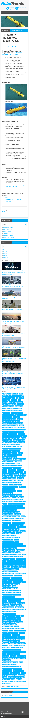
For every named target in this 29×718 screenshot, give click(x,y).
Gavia (6, 197)
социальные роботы (8, 639)
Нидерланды (6, 531)
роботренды (13, 605)
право (8, 567)
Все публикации (7, 250)
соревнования (14, 633)
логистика (14, 508)
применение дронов (8, 573)
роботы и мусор (19, 607)
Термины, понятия (8, 233)
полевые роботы (11, 561)
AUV (17, 393)
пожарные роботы (20, 558)
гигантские (5, 442)
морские (14, 520)
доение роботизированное (9, 457)
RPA (16, 400)
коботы (12, 489)
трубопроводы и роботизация (10, 662)
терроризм (23, 652)
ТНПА (18, 656)
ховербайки (6, 673)
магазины (14, 510)
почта (4, 567)
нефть (17, 529)
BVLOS (20, 393)
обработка (5, 535)
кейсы (16, 487)
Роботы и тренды (22, 7)
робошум (17, 616)
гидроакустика (13, 442)
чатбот (4, 675)
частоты (23, 673)
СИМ (15, 628)
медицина (17, 512)
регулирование (16, 594)
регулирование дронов (8, 597)
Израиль (21, 472)
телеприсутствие (7, 649)
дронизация (17, 463)
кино (4, 489)
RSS (9, 686)
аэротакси (19, 419)
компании (19, 495)
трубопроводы (6, 660)
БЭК (14, 429)
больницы (16, 427)
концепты (19, 499)
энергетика (19, 679)
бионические (6, 427)
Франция (5, 671)
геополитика (9, 440)
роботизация (12, 603)
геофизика (15, 440)
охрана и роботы (20, 550)
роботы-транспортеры (8, 616)
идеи (9, 472)
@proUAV (11, 9)
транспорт (5, 658)
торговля (23, 656)
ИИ (25, 472)
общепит (16, 539)
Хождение (12, 673)
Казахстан (5, 484)
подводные (8, 556)
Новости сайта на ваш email (8, 715)
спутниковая (6, 643)
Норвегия (22, 531)
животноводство (17, 467)
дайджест (20, 453)
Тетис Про (8, 201)
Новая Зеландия (15, 531)
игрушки (5, 472)
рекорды (22, 599)
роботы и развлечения (19, 609)
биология (5, 425)
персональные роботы (8, 554)
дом (14, 459)
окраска (21, 544)
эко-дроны (21, 677)
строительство (12, 645)
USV (19, 400)
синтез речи (20, 628)
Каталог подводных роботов (12, 53)
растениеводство (7, 594)
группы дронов (15, 451)
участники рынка (7, 666)
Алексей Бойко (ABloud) (10, 47)
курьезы (5, 503)
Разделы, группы (7, 231)
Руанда (16, 618)
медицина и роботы (8, 514)
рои (22, 616)
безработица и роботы (8, 423)
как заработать (13, 484)
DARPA (4, 396)
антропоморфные (21, 415)
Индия (4, 476)
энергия (5, 681)
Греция (18, 448)
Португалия (18, 563)
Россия (8, 618)
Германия (22, 440)
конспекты (5, 499)
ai (6, 393)
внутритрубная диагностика (10, 434)
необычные (6, 529)
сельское (14, 624)
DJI (23, 396)
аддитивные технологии (16, 410)
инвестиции (23, 474)
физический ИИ (16, 666)
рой (4, 618)
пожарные (12, 558)
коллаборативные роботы (9, 491)
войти (3, 211)
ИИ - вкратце (6, 474)
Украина (5, 664)
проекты (11, 575)
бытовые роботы (7, 429)
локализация (21, 508)
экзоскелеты (14, 677)
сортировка (22, 633)
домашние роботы (21, 459)
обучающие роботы (8, 539)
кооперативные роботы (9, 501)
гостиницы (5, 448)
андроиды (20, 412)
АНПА (14, 415)
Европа (16, 465)
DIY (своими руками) (16, 396)
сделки (8, 624)
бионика (21, 425)
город (18, 444)
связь (4, 624)
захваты (14, 470)
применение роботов (19, 573)
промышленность (7, 582)
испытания (20, 480)
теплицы (5, 652)
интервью (23, 476)
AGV (4, 393)
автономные (6, 408)
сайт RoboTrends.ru (15, 620)
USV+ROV (5, 402)
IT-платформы (11, 398)
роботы (19, 605)
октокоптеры (6, 546)
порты (24, 563)
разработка (6, 592)
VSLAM (11, 402)
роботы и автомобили (8, 607)
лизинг (4, 508)
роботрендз (6, 605)
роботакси (5, 603)
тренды (23, 658)
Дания (4, 455)
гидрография (21, 442)
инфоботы (13, 478)
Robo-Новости (7, 251)
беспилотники (19, 423)
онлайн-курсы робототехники (17, 546)
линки (8, 508)
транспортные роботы (14, 658)
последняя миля (7, 565)
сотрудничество (7, 635)
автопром (12, 408)
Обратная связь (8, 695)
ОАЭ (14, 533)
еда (21, 465)
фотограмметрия (17, 668)
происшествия (19, 580)
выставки (23, 438)
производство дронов (16, 578)
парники (5, 552)
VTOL (15, 402)
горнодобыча (12, 444)
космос (17, 501)
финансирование (7, 668)
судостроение (6, 647)
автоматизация (12, 404)
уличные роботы (12, 664)
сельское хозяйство (8, 626)
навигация (14, 522)
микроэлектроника (15, 516)
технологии (10, 654)
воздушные (6, 438)
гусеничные (14, 453)
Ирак (18, 478)
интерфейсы (6, 478)
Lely (17, 398)
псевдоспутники (7, 586)
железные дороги (7, 467)
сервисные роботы (7, 628)
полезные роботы (21, 561)
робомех (10, 601)
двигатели (9, 455)
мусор (19, 520)
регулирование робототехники (10, 599)
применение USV (14, 569)
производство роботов (8, 580)
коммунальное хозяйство (9, 495)
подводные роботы (17, 556)
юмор (4, 683)
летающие (19, 506)
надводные (21, 522)
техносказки (6, 656)
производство (6, 578)
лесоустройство (12, 506)
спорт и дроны (6, 641)
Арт (4, 417)
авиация (5, 404)
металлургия (6, 516)
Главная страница (8, 227)
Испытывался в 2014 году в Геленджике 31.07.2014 (15, 185)
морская (9, 520)
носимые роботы (7, 533)
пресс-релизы (22, 567)
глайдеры (5, 444)
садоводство (6, 620)
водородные (21, 434)
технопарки (17, 654)
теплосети (11, 652)
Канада (20, 484)
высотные (17, 438)
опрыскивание (6, 548)
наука (9, 527)
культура (23, 501)
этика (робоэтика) (12, 681)
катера (4, 487)
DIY (8, 396)
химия (10, 671)
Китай (7, 489)
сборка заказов (14, 622)
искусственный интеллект (9, 480)
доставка (5, 461)
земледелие (20, 470)
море (4, 520)
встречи (12, 438)
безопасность (16, 421)
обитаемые (19, 533)
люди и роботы (7, 510)
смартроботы (6, 633)
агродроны (5, 410)
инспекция (17, 476)
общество (16, 542)
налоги (4, 527)
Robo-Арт (5, 257)
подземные (6, 558)
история (13, 482)
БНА (12, 427)
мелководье (17, 514)
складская (5, 630)
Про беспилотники (22, 9)
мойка (22, 518)
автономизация (19, 406)
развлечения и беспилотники (10, 588)
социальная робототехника (10, 637)
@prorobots (12, 7)
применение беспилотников (10, 571)
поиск (4, 561)
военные (5, 436)
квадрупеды (11, 487)
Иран (22, 478)
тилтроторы (13, 656)
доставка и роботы (7, 463)
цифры (18, 673)
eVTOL (4, 398)
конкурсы (21, 497)
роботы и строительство (9, 611)
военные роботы (22, 436)
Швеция (5, 677)
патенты (18, 552)
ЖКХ (9, 470)
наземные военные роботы (16, 525)
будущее (22, 427)
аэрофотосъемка (7, 421)
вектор (23, 429)
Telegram (16, 686)
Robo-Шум (6, 255)
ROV (12, 400)
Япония (9, 683)
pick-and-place (6, 400)
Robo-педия (5, 30)
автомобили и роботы (8, 406)
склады (11, 630)
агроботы (18, 408)
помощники (11, 563)
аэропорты (13, 419)
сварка (21, 622)
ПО (3, 556)
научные (14, 527)
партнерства (11, 552)
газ (3, 440)
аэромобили (6, 419)
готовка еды (12, 448)
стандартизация (14, 643)
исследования (6, 482)
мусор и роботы (7, 522)
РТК (12, 618)
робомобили (17, 601)
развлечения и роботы (8, 590)
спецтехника (17, 639)
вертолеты (5, 432)
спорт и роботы (15, 641)
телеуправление (17, 649)
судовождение (21, 645)
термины (17, 652)
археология (9, 417)
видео (10, 432)
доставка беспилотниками (15, 461)
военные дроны (12, 436)
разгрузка (18, 590)
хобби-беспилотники (18, 671)
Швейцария (21, 675)
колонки (19, 491)
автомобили (20, 404)
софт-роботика (16, 635)
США (12, 647)
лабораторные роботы (19, 503)
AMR (9, 393)
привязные (5, 569)
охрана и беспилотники (9, 550)
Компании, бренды (8, 235)
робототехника (21, 603)
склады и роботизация (19, 630)
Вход (26, 712)
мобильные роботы (8, 518)
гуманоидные (6, 453)
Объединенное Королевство (10, 544)
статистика (22, 643)
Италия (18, 482)
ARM (13, 393)
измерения (14, 472)
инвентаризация (15, 474)
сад (20, 618)
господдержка (18, 446)
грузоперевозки (7, 451)
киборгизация (22, 487)
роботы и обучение (8, 609)
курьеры (10, 503)
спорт (23, 639)
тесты (4, 654)
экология (5, 679)
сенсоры (16, 626)
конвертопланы (14, 497)
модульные (17, 518)
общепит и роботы (7, 542)
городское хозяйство (8, 446)
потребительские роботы (19, 565)
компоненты (6, 497)
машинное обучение (8, 512)
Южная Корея (21, 681)
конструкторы (12, 499)
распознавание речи (15, 592)
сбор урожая (6, 622)
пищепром (18, 554)
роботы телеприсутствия (9, 613)
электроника (12, 679)
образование (12, 535)
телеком (21, 647)
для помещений (18, 455)
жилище (5, 470)
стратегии (5, 645)
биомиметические (13, 425)
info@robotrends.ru (7, 713)
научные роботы (21, 527)
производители (18, 575)
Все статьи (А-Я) (7, 229)
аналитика (13, 412)
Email (12, 686)
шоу (9, 677)
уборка (21, 662)
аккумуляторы (6, 412)
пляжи (23, 554)
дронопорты (6, 465)
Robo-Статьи (6, 253)
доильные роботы (7, 459)
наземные (5, 525)
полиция (5, 563)
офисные (13, 548)
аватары (20, 402)
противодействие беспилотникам (11, 584)
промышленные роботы (19, 582)
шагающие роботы (12, 675)
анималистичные (7, 415)
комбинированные (7, 493)
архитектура (16, 417)
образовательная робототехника (11, 537)
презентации (14, 567)
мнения (23, 516)
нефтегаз (12, 529)
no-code (21, 398)
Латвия (4, 506)
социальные (21, 637)
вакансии (18, 429)
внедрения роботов (19, 432)
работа (14, 586)
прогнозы (5, 575)
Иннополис (10, 476)
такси (16, 647)
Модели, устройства (17, 30)
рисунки (5, 601)
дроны (12, 465)
